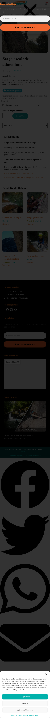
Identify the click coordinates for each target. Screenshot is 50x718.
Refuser (25, 703)
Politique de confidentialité (30, 715)
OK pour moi (25, 697)
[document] (25, 359)
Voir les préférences (25, 710)
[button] (46, 674)
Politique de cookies (16, 715)
